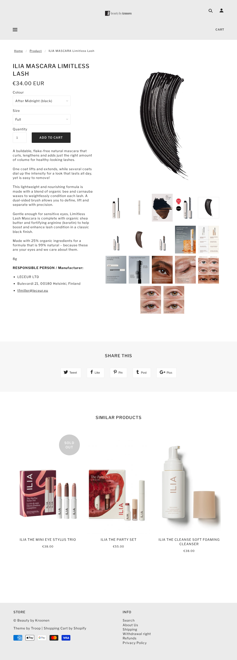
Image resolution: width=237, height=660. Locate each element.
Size (16, 111)
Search (129, 620)
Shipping (130, 629)
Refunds (130, 638)
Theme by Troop (27, 628)
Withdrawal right (137, 634)
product (36, 51)
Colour (18, 92)
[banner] (118, 13)
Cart (219, 29)
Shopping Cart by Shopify (65, 628)
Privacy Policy (135, 643)
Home (18, 51)
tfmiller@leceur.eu (32, 290)
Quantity (20, 129)
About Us (130, 625)
